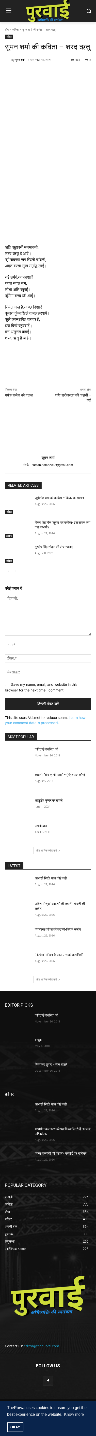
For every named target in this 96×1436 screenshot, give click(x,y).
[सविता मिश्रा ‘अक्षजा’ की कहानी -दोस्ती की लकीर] (18, 910)
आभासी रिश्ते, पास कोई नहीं (51, 878)
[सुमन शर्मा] (8, 59)
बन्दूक (38, 1040)
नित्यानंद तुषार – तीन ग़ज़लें (51, 1064)
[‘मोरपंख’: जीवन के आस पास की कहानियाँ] (18, 962)
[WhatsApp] (59, 73)
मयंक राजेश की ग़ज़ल (19, 395)
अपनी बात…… (43, 826)
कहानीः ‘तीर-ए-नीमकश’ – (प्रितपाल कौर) (60, 775)
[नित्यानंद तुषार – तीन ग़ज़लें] (18, 1071)
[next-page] (16, 571)
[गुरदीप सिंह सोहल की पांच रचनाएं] (18, 554)
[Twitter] (37, 73)
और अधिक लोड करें (46, 850)
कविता (15, 29)
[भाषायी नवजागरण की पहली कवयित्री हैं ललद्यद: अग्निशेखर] (18, 1136)
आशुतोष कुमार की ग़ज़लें (49, 800)
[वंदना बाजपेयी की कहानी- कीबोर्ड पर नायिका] (18, 1160)
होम (7, 29)
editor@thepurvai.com (41, 1346)
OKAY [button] (15, 1427)
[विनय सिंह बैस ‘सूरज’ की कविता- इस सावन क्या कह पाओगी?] (18, 529)
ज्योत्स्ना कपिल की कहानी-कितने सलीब (58, 929)
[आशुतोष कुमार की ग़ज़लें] (18, 807)
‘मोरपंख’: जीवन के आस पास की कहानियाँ (58, 955)
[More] (71, 73)
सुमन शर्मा (19, 60)
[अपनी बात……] (18, 833)
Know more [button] (74, 1414)
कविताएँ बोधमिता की (46, 749)
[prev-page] (8, 571)
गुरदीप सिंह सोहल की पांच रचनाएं (55, 547)
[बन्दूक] (18, 1047)
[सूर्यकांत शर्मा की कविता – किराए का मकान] (18, 505)
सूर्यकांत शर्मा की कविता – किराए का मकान (59, 498)
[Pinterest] (48, 73)
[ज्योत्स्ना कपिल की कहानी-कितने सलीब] (18, 936)
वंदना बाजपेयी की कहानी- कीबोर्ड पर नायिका (60, 1153)
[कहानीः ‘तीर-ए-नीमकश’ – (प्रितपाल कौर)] (18, 781)
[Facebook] (25, 73)
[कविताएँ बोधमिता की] (18, 756)
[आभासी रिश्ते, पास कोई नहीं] (18, 885)
